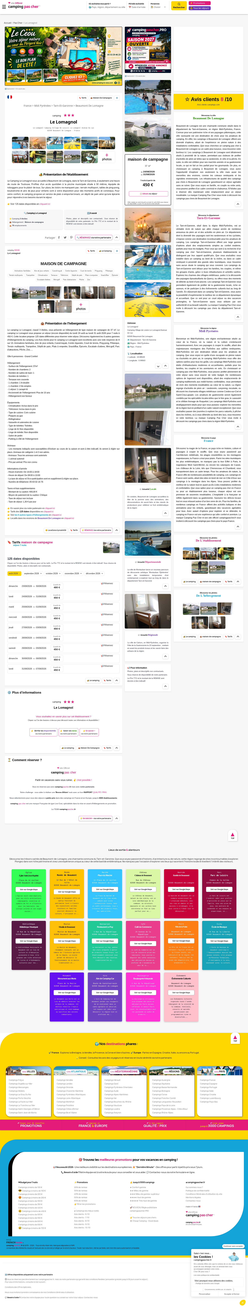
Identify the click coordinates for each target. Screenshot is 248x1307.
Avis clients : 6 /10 (82, 1214)
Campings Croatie (208, 1094)
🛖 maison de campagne (101, 98)
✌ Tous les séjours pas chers (143, 1217)
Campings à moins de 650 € (30, 1224)
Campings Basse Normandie (164, 1087)
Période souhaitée (136, 4)
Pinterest (71, 237)
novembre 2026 (72, 573)
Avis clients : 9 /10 (82, 1224)
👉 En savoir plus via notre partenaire (31, 508)
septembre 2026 (31, 573)
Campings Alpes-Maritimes (116, 1094)
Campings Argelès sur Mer (20, 1083)
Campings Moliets (17, 1091)
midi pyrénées (42, 105)
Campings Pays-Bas (209, 1102)
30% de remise (80, 1190)
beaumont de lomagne (89, 105)
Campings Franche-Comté (164, 1098)
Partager (59, 237)
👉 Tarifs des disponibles (30, 511)
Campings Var (110, 1098)
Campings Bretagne (161, 1091)
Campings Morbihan (65, 1102)
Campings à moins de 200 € (30, 1194)
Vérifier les (43, 732)
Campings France (207, 1080)
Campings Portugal (208, 1087)
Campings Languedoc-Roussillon (166, 1102)
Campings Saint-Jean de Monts (23, 1112)
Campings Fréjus (16, 1080)
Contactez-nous (193, 1200)
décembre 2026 (93, 573)
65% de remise (80, 1200)
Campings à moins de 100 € (30, 1187)
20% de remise (80, 1187)
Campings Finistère (65, 1105)
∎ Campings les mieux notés (86, 1211)
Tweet (65, 237)
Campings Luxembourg (210, 1098)
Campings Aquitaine (161, 1083)
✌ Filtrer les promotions (85, 1204)
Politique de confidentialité (197, 1190)
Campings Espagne (208, 1083)
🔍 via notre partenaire (94, 237)
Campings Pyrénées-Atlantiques (71, 1094)
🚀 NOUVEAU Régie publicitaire (143, 1207)
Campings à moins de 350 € (30, 1204)
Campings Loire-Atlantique (68, 1098)
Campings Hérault (112, 1080)
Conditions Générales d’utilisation (60, 1292)
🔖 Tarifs (82, 98)
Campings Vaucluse (113, 1105)
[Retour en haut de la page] (117, 237)
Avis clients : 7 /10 (81, 1217)
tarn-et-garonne (63, 105)
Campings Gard (111, 1083)
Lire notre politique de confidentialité (206, 1275)
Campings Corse (159, 1094)
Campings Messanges (19, 1087)
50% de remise (80, 1197)
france (28, 105)
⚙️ (117, 98)
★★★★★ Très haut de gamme (143, 1200)
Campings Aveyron (112, 1112)
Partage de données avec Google (207, 1283)
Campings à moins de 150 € (32, 1191)
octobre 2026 (52, 573)
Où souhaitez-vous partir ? (100, 4)
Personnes (155, 4)
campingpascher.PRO (139, 1211)
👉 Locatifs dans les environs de (40, 518)
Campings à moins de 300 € (30, 1201)
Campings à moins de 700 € (32, 1228)
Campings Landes (64, 1083)
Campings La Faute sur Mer (21, 1102)
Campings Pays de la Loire (163, 1105)
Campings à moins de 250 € (32, 1197)
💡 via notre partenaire (96, 530)
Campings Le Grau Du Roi (20, 1094)
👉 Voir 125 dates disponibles (28, 203)
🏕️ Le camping (105, 251)
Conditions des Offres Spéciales (18, 1287)
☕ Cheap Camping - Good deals (144, 1221)
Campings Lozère (112, 1109)
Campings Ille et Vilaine (67, 1112)
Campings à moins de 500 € (30, 1214)
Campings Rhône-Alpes (162, 1112)
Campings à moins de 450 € (32, 1211)
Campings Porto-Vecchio (20, 1098)
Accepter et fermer (231, 1294)
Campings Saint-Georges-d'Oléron (24, 1109)
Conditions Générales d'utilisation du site (204, 1194)
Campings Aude (111, 1091)
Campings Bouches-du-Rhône (117, 1102)
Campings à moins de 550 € (30, 1218)
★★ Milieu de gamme (139, 1190)
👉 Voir (34, 515)
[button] (242, 1303)
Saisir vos (68, 732)
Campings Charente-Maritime (70, 1091)
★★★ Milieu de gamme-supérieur (145, 1194)
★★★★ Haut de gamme (140, 1197)
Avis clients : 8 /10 (81, 1221)
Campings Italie (207, 1091)
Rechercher (179, 7)
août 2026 (13, 573)
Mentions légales (193, 1197)
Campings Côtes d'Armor (68, 1109)
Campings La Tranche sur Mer (22, 1105)
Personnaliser (204, 1294)
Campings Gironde (65, 1087)
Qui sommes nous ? (194, 1187)
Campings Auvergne (161, 1080)
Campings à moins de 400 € (30, 1207)
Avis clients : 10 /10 (82, 1227)
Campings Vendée (65, 1080)
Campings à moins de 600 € (30, 1221)
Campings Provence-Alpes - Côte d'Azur (170, 1109)
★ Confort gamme (138, 1187)
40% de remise (80, 1194)
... (75, 1207)
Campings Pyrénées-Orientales (118, 1087)
